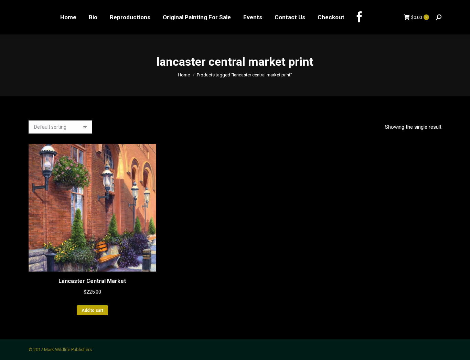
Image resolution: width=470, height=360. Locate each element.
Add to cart (92, 310)
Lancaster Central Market (92, 281)
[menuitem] (68, 17)
